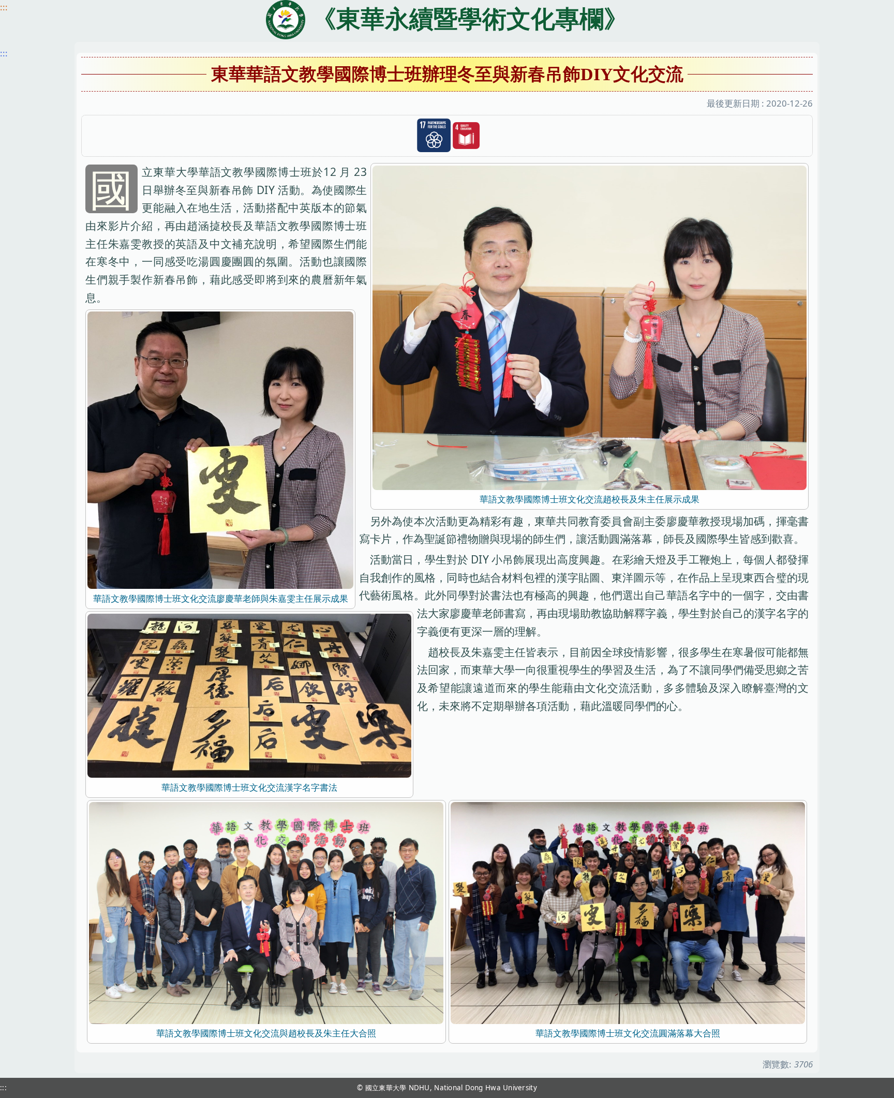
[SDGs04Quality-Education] (466, 136)
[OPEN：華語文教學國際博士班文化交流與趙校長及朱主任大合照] (266, 912)
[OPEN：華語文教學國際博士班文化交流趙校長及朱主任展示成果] (590, 327)
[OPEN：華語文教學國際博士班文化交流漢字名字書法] (249, 695)
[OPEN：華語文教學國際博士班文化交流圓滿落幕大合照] (628, 912)
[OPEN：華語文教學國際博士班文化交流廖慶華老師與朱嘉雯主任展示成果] (220, 449)
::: (4, 7)
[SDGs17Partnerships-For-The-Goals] (434, 135)
